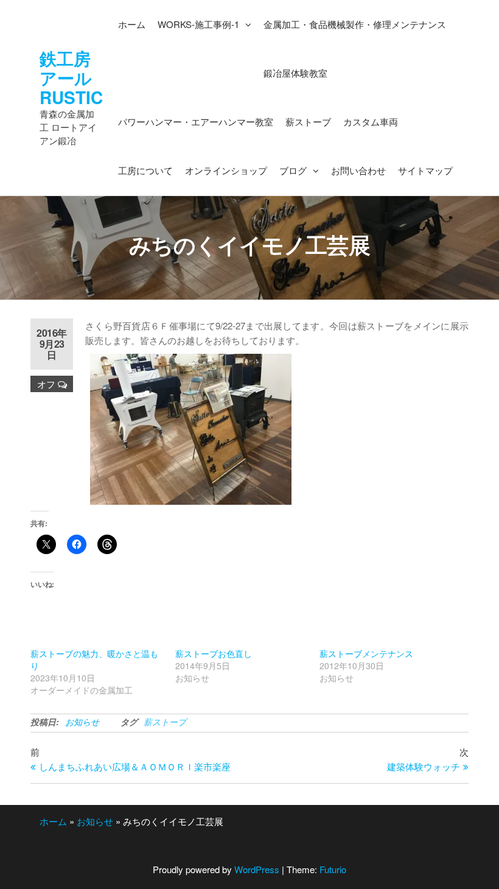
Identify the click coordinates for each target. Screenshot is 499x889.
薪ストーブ (165, 721)
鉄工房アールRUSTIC (71, 78)
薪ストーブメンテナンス (366, 653)
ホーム (53, 821)
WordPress (256, 869)
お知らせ (82, 721)
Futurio (332, 869)
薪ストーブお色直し (213, 653)
